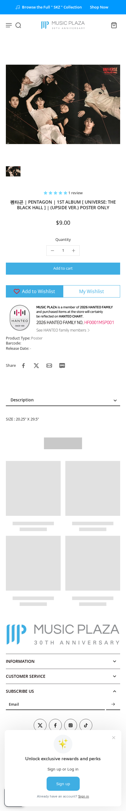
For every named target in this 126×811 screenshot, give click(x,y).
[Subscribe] (113, 704)
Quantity (63, 239)
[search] (18, 25)
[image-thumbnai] (13, 171)
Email (14, 704)
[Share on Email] (49, 365)
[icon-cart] (113, 25)
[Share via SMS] (62, 365)
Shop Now (99, 7)
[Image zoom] (63, 104)
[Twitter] (40, 725)
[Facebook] (55, 725)
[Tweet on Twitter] (36, 365)
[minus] (52, 251)
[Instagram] (70, 725)
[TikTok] (85, 725)
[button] (56, 192)
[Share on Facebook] (23, 365)
